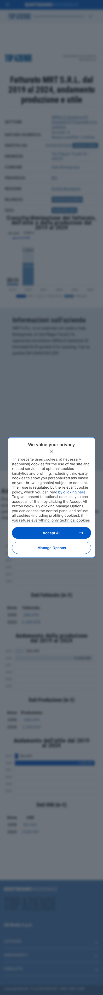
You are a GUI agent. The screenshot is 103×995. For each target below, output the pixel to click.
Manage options (51, 547)
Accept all (52, 533)
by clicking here (72, 492)
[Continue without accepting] (51, 452)
